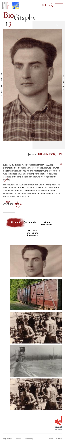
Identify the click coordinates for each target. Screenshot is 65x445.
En (44, 4)
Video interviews (46, 223)
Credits (50, 438)
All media (15, 222)
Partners (59, 438)
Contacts (18, 438)
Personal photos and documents (32, 233)
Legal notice (7, 438)
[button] (36, 261)
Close (6, 180)
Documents (30, 222)
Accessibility (28, 438)
